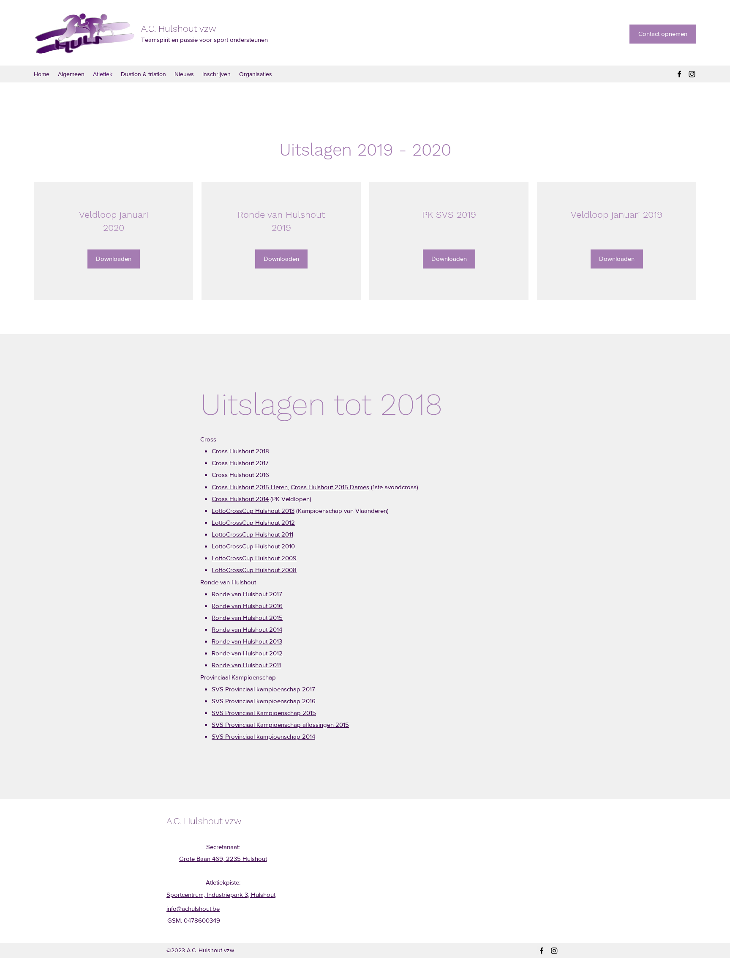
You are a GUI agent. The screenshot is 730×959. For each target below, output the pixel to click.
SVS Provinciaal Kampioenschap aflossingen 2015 (280, 724)
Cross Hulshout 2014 (240, 498)
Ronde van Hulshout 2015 (247, 617)
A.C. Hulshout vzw (178, 28)
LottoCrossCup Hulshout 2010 (253, 546)
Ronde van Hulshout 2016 (247, 605)
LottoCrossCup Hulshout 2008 (254, 569)
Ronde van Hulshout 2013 (247, 641)
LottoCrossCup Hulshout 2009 (254, 558)
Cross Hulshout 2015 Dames (330, 486)
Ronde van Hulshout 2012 (247, 653)
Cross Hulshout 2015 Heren (250, 486)
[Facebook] (679, 74)
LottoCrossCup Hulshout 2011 (252, 534)
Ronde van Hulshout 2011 (246, 665)
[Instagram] (692, 74)
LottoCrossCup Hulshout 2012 (253, 522)
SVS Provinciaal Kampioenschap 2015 (264, 712)
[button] (113, 259)
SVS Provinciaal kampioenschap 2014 (263, 736)
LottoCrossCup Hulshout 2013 (253, 510)
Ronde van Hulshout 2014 (247, 629)
